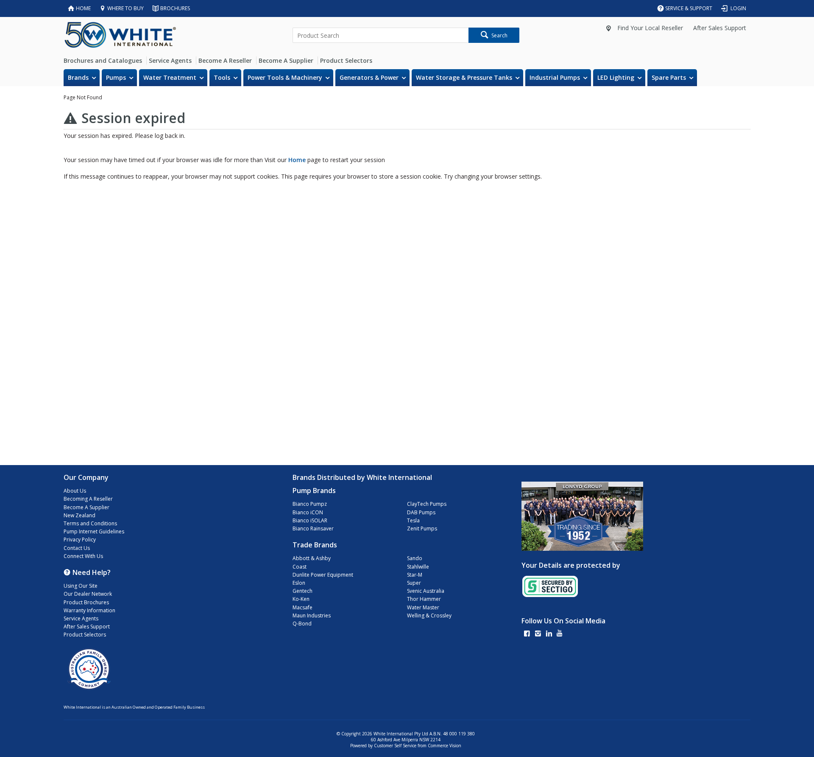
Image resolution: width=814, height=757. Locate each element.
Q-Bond (302, 623)
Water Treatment (169, 77)
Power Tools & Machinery (285, 77)
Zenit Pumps (422, 528)
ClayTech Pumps (426, 503)
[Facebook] (526, 634)
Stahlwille (418, 566)
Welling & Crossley (429, 615)
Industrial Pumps (555, 77)
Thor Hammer (424, 599)
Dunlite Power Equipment (323, 574)
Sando (414, 558)
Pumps (116, 77)
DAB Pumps (421, 512)
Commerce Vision (444, 746)
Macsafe (302, 607)
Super (414, 582)
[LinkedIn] (549, 634)
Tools (222, 77)
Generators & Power (369, 77)
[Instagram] (538, 634)
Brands (78, 77)
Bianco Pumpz (310, 503)
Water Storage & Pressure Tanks (464, 77)
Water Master (423, 607)
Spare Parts (669, 77)
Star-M (414, 574)
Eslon (299, 582)
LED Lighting (615, 77)
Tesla (413, 520)
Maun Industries (312, 615)
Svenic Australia (425, 590)
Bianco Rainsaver (313, 528)
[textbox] (380, 35)
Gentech (302, 590)
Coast (300, 566)
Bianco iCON (308, 512)
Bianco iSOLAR (310, 520)
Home (297, 160)
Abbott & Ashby (312, 558)
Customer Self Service (395, 746)
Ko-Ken (301, 599)
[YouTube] (560, 634)
